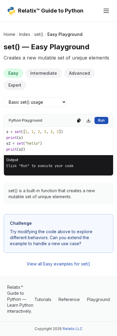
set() (39, 34)
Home (9, 34)
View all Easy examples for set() (58, 263)
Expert (14, 85)
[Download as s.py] (88, 120)
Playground (98, 299)
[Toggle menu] (106, 11)
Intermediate (43, 73)
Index (24, 34)
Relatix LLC (72, 328)
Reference (69, 299)
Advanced (79, 73)
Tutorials (42, 299)
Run (101, 120)
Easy (13, 73)
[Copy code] (78, 120)
